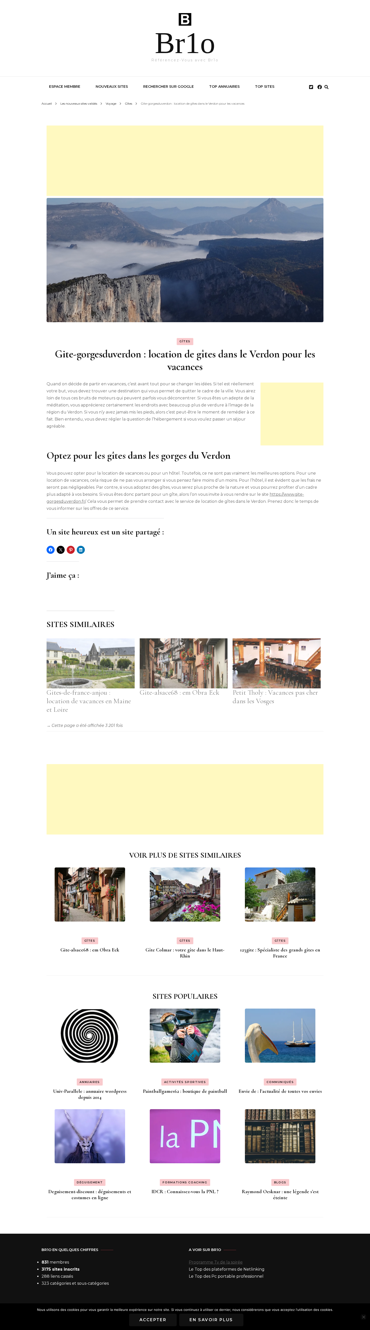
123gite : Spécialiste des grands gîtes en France (280, 953)
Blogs (280, 1182)
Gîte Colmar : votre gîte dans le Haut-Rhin (184, 953)
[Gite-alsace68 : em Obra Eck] (184, 663)
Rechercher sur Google (168, 86)
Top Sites (264, 86)
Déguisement (90, 1182)
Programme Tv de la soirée (216, 1262)
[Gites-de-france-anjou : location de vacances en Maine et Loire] (91, 663)
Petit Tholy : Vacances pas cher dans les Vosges (275, 696)
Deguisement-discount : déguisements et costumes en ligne (89, 1195)
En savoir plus (211, 1319)
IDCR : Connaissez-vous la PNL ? (185, 1192)
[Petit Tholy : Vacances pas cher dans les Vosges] (277, 663)
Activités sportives (185, 1082)
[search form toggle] (326, 87)
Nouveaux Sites (112, 86)
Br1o (185, 43)
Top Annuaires (224, 86)
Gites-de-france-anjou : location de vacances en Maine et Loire (89, 701)
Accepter (152, 1319)
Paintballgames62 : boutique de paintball (185, 1091)
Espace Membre (64, 86)
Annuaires (90, 1082)
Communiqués (280, 1082)
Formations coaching (185, 1182)
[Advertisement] (185, 161)
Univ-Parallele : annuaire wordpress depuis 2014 (90, 1094)
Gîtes (185, 341)
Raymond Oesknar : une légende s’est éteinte (280, 1195)
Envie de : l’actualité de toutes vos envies (280, 1091)
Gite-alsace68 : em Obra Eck (179, 692)
